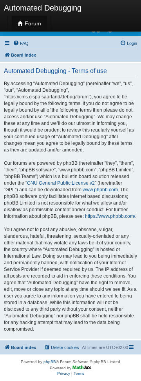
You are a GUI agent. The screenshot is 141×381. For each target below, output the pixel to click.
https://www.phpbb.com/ (110, 216)
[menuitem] (21, 43)
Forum (32, 23)
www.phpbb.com (100, 189)
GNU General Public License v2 (61, 183)
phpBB (49, 362)
